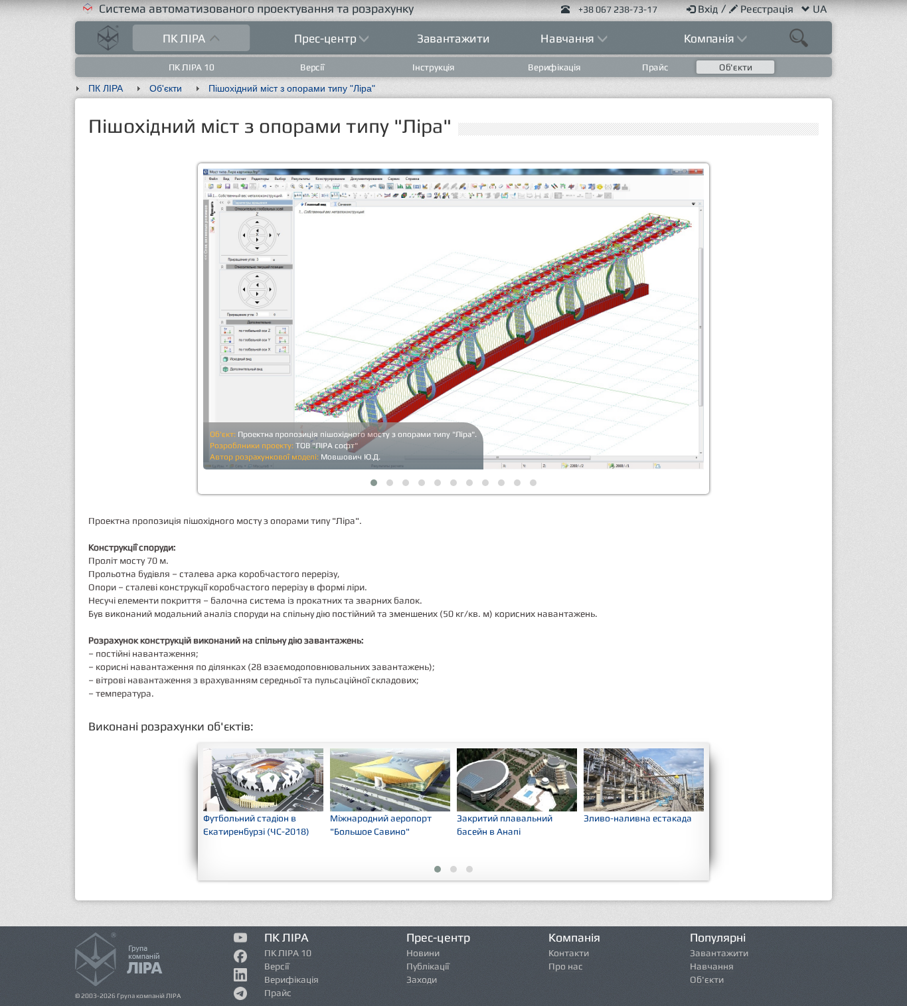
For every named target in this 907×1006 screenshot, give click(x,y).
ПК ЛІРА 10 (191, 67)
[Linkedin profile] (240, 977)
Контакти (568, 953)
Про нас (565, 966)
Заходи (421, 979)
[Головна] (108, 36)
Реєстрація (768, 9)
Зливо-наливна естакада (638, 818)
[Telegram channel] (240, 996)
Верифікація (554, 67)
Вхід (709, 9)
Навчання (712, 966)
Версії (313, 67)
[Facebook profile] (240, 959)
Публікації (427, 966)
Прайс (655, 67)
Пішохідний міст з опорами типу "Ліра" (291, 88)
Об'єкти (735, 67)
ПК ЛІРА (105, 88)
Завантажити (453, 38)
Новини (423, 953)
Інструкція (433, 67)
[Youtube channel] (240, 939)
